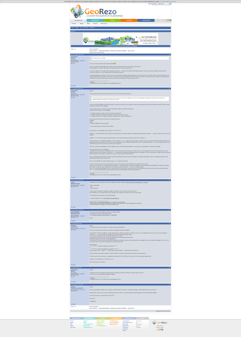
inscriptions (109, 46)
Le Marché (129, 20)
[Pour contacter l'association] (165, 20)
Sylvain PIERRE (75, 212)
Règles (77, 27)
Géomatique (139, 324)
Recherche (85, 27)
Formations (100, 324)
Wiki (88, 23)
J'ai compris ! (163, 1)
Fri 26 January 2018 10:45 (77, 88)
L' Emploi (112, 20)
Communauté (78, 20)
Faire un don (160, 325)
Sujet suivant (131, 50)
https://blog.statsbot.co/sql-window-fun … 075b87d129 (104, 215)
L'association (126, 320)
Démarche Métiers (101, 325)
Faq (81, 27)
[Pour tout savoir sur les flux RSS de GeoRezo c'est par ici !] (168, 20)
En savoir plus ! (172, 1)
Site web (73, 63)
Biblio (85, 322)
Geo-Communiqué (114, 322)
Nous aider (125, 324)
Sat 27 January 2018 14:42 (77, 180)
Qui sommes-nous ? (128, 322)
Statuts (124, 330)
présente (135, 46)
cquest (73, 182)
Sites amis (104, 23)
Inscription (92, 27)
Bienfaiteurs (126, 325)
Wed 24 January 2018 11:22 (77, 54)
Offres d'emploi (100, 320)
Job (137, 322)
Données (96, 49)
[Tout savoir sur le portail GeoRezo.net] (170, 20)
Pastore (73, 286)
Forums (74, 23)
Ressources (95, 20)
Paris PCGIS (86, 325)
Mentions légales (160, 327)
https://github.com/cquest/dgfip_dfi (111, 198)
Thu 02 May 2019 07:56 (76, 267)
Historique (125, 328)
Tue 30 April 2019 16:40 (76, 223)
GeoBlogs (138, 327)
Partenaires (125, 327)
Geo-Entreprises (114, 320)
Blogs (81, 23)
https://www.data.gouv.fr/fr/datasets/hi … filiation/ (137, 182)
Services (138, 325)
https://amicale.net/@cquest (104, 202)
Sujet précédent (93, 50)
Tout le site (138, 320)
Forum (72, 27)
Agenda (85, 320)
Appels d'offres (113, 324)
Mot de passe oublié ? (166, 4)
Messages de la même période (96, 52)
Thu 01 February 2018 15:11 (77, 209)
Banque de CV (100, 322)
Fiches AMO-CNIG (88, 324)
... (136, 328)
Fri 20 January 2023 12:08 (77, 284)
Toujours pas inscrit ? (156, 4)
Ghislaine (73, 225)
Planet (95, 23)
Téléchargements (88, 327)
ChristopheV (74, 56)
